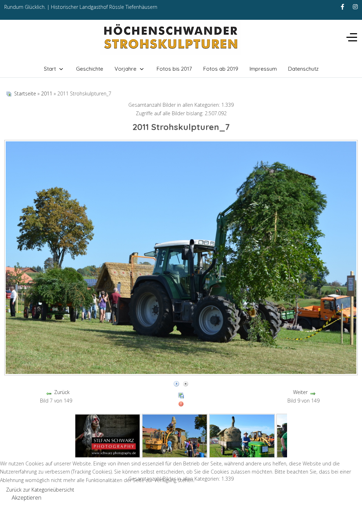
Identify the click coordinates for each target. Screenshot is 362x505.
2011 (46, 93)
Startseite (25, 93)
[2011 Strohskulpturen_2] (242, 435)
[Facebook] (342, 7)
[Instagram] (355, 7)
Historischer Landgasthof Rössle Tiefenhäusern (104, 7)
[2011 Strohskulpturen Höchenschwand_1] (107, 435)
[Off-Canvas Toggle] (351, 37)
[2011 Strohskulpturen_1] (175, 435)
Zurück (62, 392)
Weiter (300, 392)
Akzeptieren (26, 497)
